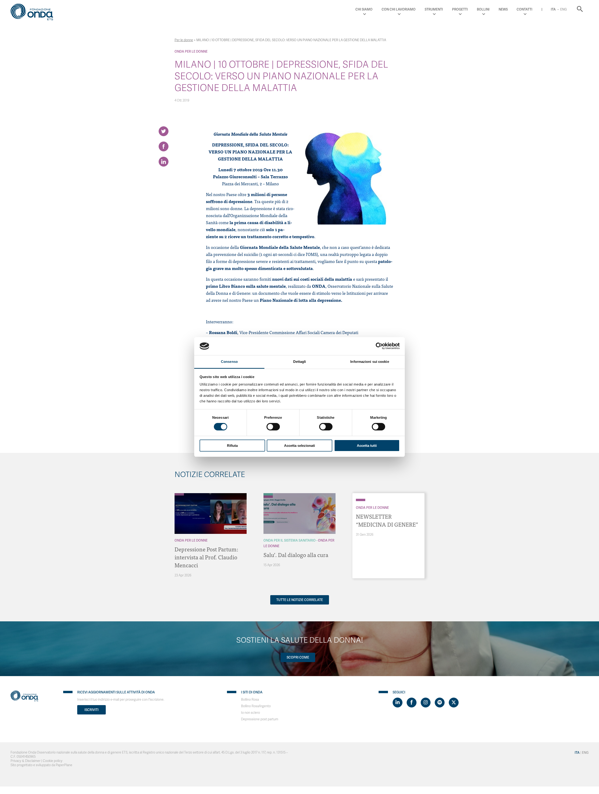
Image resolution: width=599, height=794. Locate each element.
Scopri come (298, 657)
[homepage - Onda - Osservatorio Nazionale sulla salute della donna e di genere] (34, 13)
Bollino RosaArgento (256, 706)
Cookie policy (52, 761)
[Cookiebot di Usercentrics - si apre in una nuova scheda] (379, 346)
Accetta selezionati (299, 446)
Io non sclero (250, 713)
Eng (563, 9)
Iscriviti (91, 710)
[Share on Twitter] (163, 131)
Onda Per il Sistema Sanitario (289, 540)
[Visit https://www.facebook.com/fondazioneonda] (411, 702)
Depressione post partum (259, 719)
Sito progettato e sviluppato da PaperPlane (41, 765)
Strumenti (434, 9)
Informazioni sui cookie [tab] (369, 362)
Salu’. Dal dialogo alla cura (295, 554)
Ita (553, 9)
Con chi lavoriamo (399, 9)
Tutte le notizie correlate (299, 600)
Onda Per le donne (191, 51)
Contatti (524, 9)
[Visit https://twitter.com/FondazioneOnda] (453, 702)
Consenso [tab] (229, 362)
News (503, 9)
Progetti (460, 9)
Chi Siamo (364, 9)
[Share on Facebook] (163, 146)
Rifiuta (232, 446)
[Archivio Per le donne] (179, 494)
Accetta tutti (367, 446)
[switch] (273, 426)
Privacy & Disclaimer (25, 761)
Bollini (483, 9)
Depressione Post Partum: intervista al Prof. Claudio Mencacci (206, 556)
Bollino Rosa (250, 700)
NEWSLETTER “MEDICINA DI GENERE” (387, 520)
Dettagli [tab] (299, 362)
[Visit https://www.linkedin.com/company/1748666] (397, 702)
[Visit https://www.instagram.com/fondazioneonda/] (425, 702)
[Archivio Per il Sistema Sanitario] (268, 494)
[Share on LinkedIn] (163, 161)
